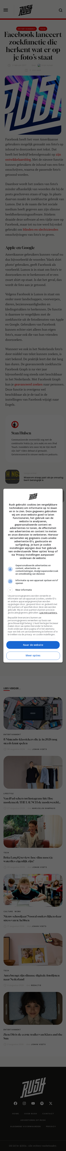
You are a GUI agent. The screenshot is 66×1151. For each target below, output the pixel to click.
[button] (33, 589)
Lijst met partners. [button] (48, 612)
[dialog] (33, 576)
